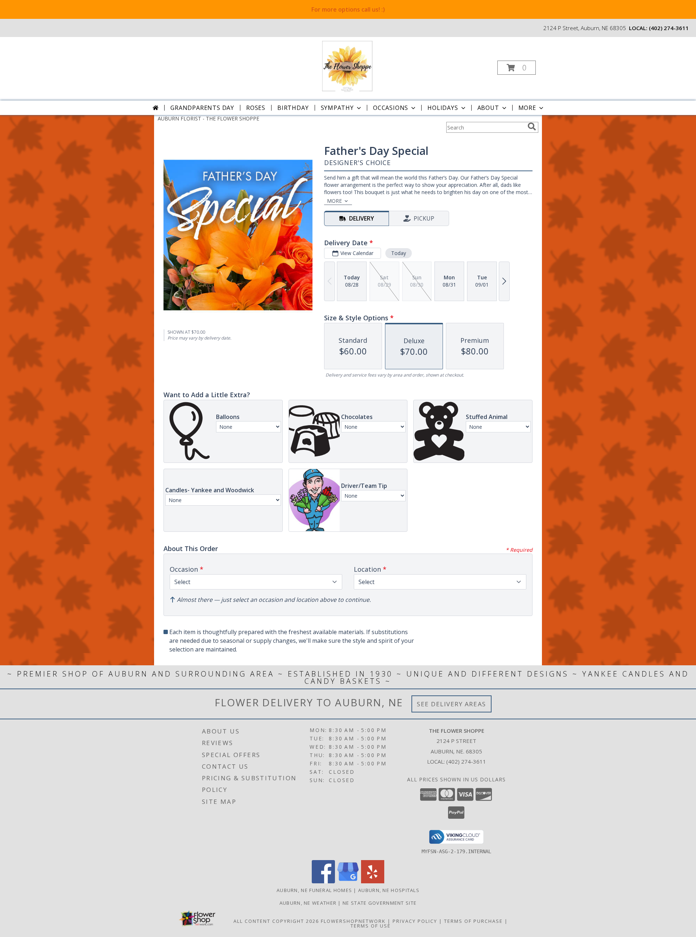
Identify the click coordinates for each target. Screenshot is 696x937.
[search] (532, 126)
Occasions (390, 108)
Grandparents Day (202, 108)
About (488, 108)
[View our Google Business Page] (348, 881)
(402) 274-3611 (669, 28)
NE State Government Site (380, 903)
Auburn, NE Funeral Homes (314, 890)
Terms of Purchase (473, 921)
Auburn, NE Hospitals (388, 890)
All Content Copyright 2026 (276, 921)
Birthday (292, 108)
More (527, 108)
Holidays (442, 108)
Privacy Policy (415, 921)
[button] (516, 68)
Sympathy (337, 108)
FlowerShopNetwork (353, 921)
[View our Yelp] (372, 881)
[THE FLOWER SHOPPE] (347, 65)
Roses (255, 108)
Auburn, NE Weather (307, 903)
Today (398, 253)
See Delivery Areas (451, 704)
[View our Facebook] (323, 881)
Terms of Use (371, 925)
